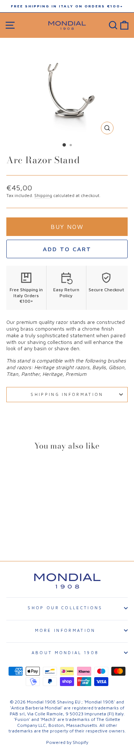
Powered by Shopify (67, 742)
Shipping (43, 195)
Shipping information (67, 394)
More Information (65, 630)
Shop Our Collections (65, 607)
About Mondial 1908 (65, 652)
